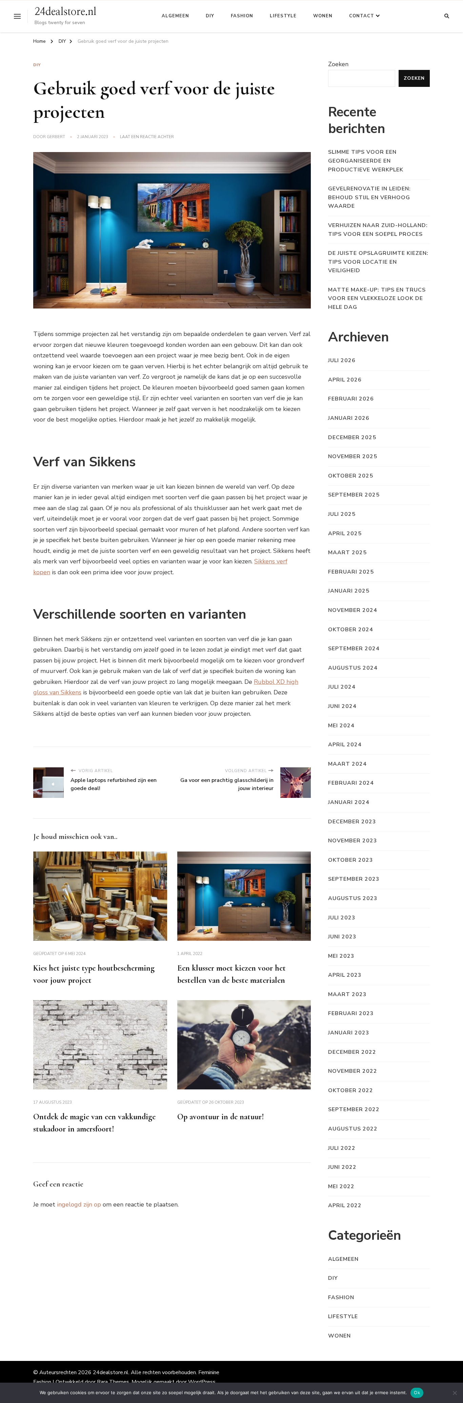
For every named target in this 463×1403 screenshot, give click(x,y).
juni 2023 (342, 936)
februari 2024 (351, 783)
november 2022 (352, 1071)
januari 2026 (348, 418)
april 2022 (345, 1205)
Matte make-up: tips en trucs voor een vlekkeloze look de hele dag (377, 298)
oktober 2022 (350, 1090)
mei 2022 (341, 1186)
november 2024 (352, 610)
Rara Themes (113, 1382)
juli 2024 (342, 687)
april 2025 (345, 533)
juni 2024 (342, 706)
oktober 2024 (350, 629)
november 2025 (352, 456)
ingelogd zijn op (79, 1204)
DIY (210, 16)
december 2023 (352, 821)
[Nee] (454, 1392)
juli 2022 (342, 1148)
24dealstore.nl (65, 12)
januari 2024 (348, 802)
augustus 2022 (353, 1129)
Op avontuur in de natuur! (220, 1117)
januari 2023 (348, 1032)
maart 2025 (347, 552)
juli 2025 (342, 514)
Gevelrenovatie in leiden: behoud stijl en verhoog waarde (369, 197)
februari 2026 (351, 399)
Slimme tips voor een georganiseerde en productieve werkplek (365, 160)
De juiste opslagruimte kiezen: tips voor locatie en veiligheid (378, 261)
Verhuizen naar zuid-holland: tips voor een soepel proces (378, 230)
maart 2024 (347, 764)
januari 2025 (348, 591)
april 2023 (345, 975)
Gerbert (56, 136)
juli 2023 (342, 917)
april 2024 (345, 744)
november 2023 (352, 840)
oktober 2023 (350, 860)
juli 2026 (342, 360)
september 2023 (354, 879)
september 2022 (354, 1109)
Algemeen (175, 16)
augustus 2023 (353, 898)
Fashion (242, 16)
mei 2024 (341, 725)
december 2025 (352, 437)
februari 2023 (351, 1013)
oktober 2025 (350, 476)
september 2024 (354, 648)
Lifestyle (283, 16)
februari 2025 (351, 572)
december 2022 (352, 1052)
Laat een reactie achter (147, 137)
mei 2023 (341, 956)
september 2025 (354, 495)
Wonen (323, 16)
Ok (417, 1392)
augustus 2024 (353, 668)
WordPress (202, 1382)
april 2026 (345, 380)
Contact (361, 16)
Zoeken (338, 64)
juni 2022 (342, 1167)
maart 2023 (347, 994)
